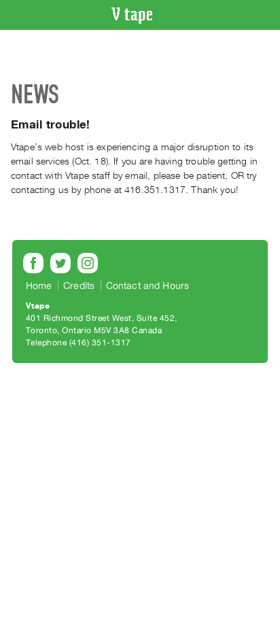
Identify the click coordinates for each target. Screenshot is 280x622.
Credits (78, 285)
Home (39, 285)
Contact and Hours (148, 285)
